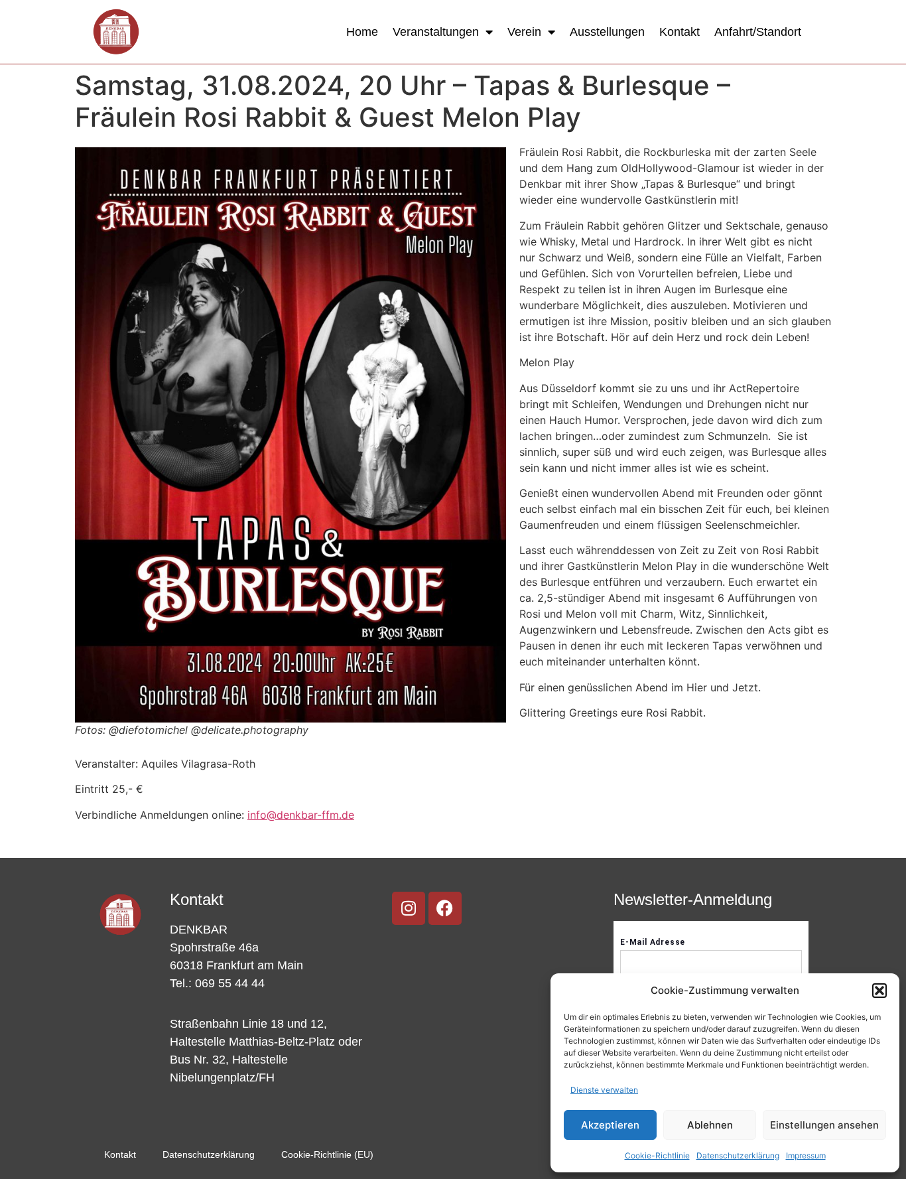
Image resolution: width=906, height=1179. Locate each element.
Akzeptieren (610, 1125)
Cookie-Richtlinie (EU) (327, 1154)
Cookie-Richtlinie (657, 1155)
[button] (879, 990)
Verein (524, 31)
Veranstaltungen (436, 31)
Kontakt (679, 31)
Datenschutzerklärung (737, 1155)
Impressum (806, 1155)
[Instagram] (408, 908)
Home (362, 31)
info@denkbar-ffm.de (300, 814)
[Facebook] (445, 908)
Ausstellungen (607, 31)
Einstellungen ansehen (824, 1125)
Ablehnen (710, 1125)
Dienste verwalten (604, 1090)
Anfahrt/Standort (757, 31)
